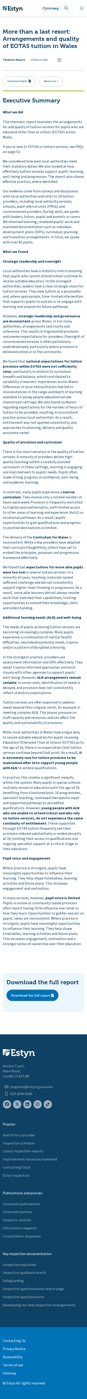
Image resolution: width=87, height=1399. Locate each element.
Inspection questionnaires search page (33, 1288)
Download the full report (31, 995)
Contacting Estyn (17, 1167)
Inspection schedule (19, 1143)
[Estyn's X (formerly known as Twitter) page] (17, 1104)
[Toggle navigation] (81, 8)
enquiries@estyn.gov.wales (31, 1087)
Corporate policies (17, 1211)
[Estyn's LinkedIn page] (27, 1104)
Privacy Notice (14, 1348)
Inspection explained (19, 1264)
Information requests (20, 1228)
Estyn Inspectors (16, 1175)
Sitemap (9, 1373)
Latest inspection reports (23, 1151)
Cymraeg (50, 8)
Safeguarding (13, 1280)
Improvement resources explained (30, 1159)
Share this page (59, 60)
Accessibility (13, 1357)
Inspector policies (17, 1220)
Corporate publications (21, 1204)
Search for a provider (19, 1135)
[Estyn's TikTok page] (48, 1104)
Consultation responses (22, 1236)
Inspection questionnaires (23, 1297)
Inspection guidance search (24, 1272)
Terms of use (13, 1365)
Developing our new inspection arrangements (39, 1305)
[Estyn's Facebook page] (7, 1104)
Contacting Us (14, 1340)
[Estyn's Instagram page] (37, 1104)
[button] (71, 8)
